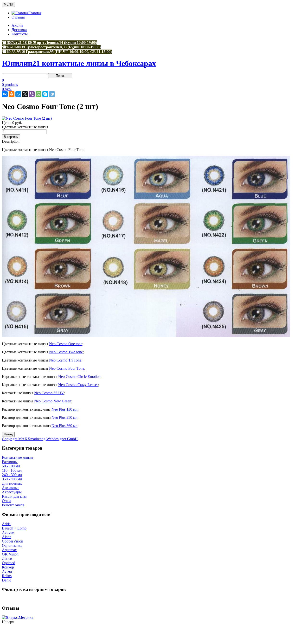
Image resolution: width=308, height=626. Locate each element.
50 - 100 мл (11, 466)
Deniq (6, 580)
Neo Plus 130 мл (64, 409)
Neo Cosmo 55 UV (49, 393)
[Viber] (32, 94)
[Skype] (45, 94)
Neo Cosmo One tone (65, 344)
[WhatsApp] (38, 94)
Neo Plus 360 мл (64, 426)
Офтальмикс (12, 545)
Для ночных (12, 483)
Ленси (7, 558)
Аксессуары (12, 492)
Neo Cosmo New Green (52, 401)
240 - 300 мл (12, 475)
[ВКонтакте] (5, 94)
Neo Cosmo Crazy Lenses (78, 385)
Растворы (10, 462)
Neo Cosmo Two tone (66, 352)
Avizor (7, 571)
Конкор (8, 567)
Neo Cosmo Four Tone (66, 368)
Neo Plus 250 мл (64, 417)
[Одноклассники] (11, 94)
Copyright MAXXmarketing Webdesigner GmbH (40, 439)
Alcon (6, 537)
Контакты (20, 34)
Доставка (19, 30)
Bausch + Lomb (14, 528)
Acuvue (8, 532)
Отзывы (18, 17)
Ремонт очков (13, 505)
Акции (17, 25)
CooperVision (12, 541)
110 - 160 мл (12, 470)
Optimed (8, 563)
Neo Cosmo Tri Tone (65, 360)
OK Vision (10, 554)
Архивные (10, 488)
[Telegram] (52, 94)
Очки (6, 501)
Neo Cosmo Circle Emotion (79, 376)
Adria (6, 524)
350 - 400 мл (12, 479)
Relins (7, 576)
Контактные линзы (17, 457)
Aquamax (9, 550)
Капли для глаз (14, 496)
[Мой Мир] (18, 94)
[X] (25, 94)
